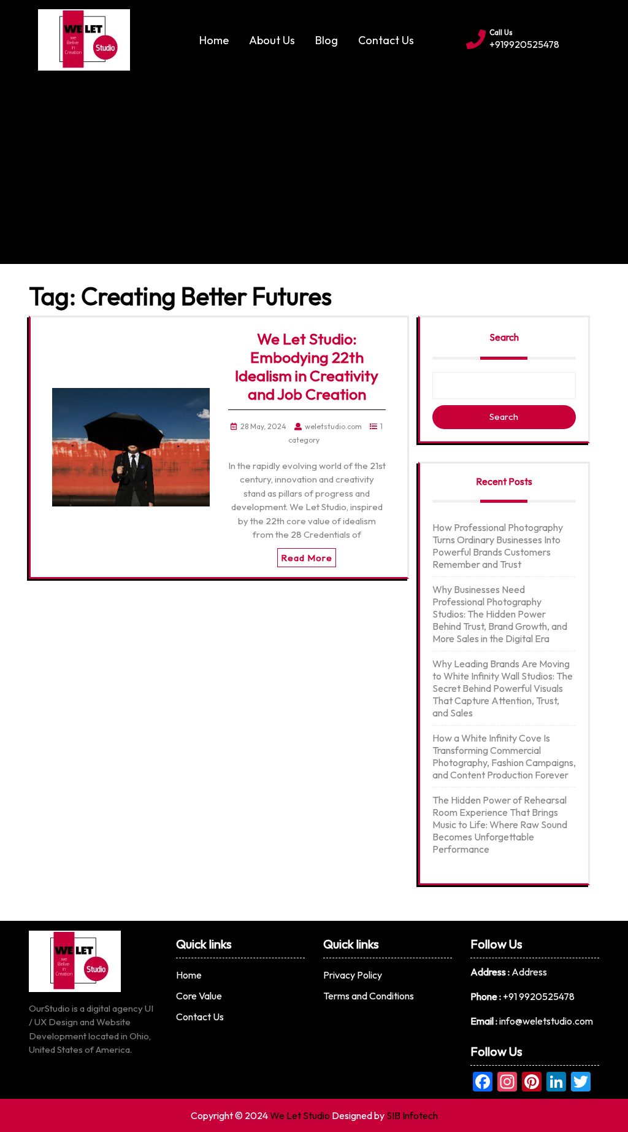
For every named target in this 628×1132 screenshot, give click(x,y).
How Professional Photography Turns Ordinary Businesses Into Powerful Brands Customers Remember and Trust (497, 545)
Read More (306, 558)
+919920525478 (524, 44)
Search (504, 337)
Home (214, 40)
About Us (272, 40)
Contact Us (386, 40)
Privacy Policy (352, 975)
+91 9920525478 (539, 996)
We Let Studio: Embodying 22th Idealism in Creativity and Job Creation (306, 366)
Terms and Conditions (368, 996)
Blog (326, 40)
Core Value (199, 996)
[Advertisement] (314, 163)
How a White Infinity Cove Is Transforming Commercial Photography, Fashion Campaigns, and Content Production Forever (504, 756)
